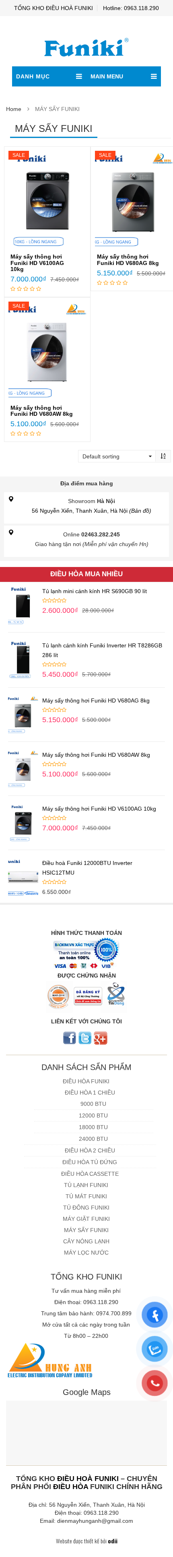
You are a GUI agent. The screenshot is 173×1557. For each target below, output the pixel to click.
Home (13, 109)
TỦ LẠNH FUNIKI (86, 1185)
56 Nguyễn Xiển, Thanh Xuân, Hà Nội (91, 510)
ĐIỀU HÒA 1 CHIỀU (90, 1092)
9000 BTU (93, 1104)
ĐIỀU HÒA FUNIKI (86, 1081)
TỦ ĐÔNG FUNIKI (86, 1207)
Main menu (107, 76)
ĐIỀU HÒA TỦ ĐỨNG (89, 1162)
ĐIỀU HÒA (70, 1487)
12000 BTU (93, 1115)
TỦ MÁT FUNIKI (86, 1196)
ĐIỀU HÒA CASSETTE (90, 1174)
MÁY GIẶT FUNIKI (86, 1219)
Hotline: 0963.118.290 (131, 8)
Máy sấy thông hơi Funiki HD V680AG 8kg (128, 259)
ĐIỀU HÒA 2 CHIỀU (90, 1150)
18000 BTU (93, 1127)
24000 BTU (93, 1139)
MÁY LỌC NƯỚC (86, 1252)
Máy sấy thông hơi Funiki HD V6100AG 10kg (37, 262)
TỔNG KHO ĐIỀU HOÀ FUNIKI (53, 8)
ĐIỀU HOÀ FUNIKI (88, 1479)
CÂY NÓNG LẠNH (86, 1241)
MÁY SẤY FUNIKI (86, 1230)
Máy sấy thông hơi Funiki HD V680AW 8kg (41, 411)
